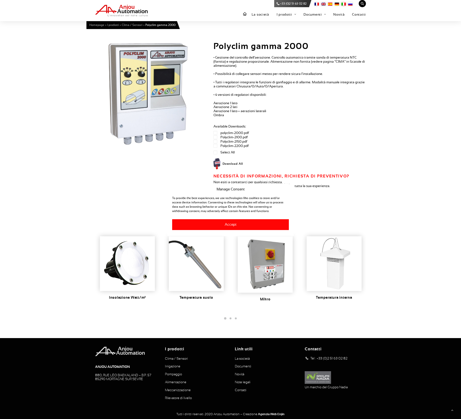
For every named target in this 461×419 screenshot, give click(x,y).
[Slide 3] (235, 318)
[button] (147, 93)
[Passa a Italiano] (343, 4)
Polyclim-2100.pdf (234, 137)
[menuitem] (245, 14)
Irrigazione (172, 366)
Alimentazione (175, 382)
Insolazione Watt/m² (127, 297)
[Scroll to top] (452, 410)
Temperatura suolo (196, 297)
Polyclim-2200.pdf (234, 146)
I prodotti (284, 14)
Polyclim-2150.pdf (233, 141)
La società (260, 14)
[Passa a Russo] (350, 4)
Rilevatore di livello (178, 398)
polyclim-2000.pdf (234, 133)
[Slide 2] (230, 318)
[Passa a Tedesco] (337, 4)
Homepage (96, 25)
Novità (339, 14)
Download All (233, 163)
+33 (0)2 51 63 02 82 (293, 3)
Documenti (312, 14)
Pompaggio (173, 374)
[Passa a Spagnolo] (330, 4)
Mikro (265, 299)
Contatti (359, 14)
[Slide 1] (225, 318)
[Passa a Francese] (316, 4)
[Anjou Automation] (121, 10)
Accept (231, 224)
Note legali (242, 382)
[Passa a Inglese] (323, 4)
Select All (227, 152)
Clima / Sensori (132, 25)
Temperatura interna (334, 297)
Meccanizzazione (178, 390)
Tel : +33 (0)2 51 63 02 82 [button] (328, 358)
